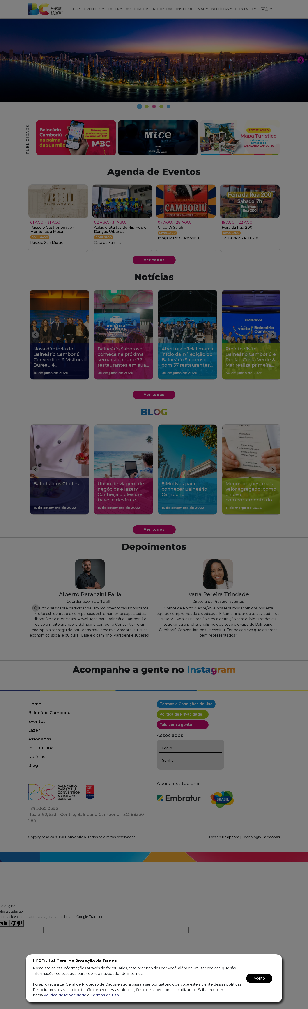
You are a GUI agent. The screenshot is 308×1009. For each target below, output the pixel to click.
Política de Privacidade (65, 995)
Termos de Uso (104, 995)
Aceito (259, 978)
